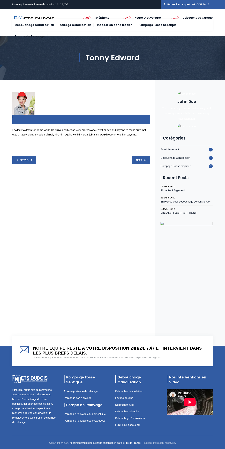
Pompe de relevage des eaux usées (84, 420)
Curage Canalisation (75, 25)
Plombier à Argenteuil (172, 190)
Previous (26, 160)
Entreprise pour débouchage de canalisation (185, 201)
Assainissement (169, 149)
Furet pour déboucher (127, 424)
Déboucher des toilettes (129, 391)
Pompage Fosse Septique (158, 25)
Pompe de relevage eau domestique (85, 413)
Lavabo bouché (124, 397)
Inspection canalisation (115, 25)
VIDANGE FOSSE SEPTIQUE (178, 212)
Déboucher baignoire (127, 411)
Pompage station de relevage (81, 391)
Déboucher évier (124, 404)
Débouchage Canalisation (34, 25)
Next (139, 160)
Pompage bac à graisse (77, 397)
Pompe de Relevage (30, 36)
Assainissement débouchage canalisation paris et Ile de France (105, 442)
